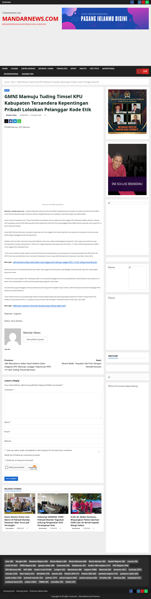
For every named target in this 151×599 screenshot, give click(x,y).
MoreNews (83, 596)
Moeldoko (43, 573)
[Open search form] (134, 71)
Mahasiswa (74, 569)
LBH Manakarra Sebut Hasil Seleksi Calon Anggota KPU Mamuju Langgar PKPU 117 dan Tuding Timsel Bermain (55, 262)
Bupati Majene (116, 561)
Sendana (119, 578)
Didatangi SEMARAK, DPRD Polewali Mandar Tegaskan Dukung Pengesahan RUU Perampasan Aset (50, 521)
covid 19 (11, 565)
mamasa (120, 569)
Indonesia (63, 565)
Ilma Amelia (10, 528)
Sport (73, 68)
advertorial (108, 68)
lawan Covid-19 (42, 569)
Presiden (105, 578)
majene (90, 569)
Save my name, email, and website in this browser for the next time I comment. (39, 450)
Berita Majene (58, 561)
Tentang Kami (9, 591)
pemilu (57, 573)
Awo (9, 561)
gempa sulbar (46, 565)
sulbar (14, 68)
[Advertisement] (75, 47)
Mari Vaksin (27, 573)
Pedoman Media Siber (39, 591)
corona (132, 561)
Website (7, 441)
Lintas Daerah (28, 68)
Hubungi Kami (22, 591)
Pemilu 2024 (89, 573)
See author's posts (35, 339)
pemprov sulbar (129, 573)
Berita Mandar (97, 561)
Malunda (105, 569)
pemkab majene (108, 573)
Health (83, 68)
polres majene (68, 578)
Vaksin (70, 582)
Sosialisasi (134, 578)
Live (145, 71)
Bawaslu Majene (38, 561)
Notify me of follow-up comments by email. (22, 455)
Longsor (59, 569)
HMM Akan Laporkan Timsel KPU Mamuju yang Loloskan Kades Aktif (39, 306)
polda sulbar (13, 578)
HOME (5, 68)
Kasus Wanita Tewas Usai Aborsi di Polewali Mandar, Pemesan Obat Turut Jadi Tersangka (17, 521)
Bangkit (21, 561)
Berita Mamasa (77, 561)
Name (7, 422)
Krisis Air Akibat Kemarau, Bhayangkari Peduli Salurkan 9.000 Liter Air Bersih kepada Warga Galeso (85, 521)
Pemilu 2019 (72, 573)
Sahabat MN (27, 74)
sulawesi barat (14, 582)
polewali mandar (33, 578)
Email (7, 431)
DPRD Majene (28, 565)
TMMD (43, 582)
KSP (28, 569)
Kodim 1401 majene (99, 565)
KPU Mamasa (13, 569)
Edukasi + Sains (45, 68)
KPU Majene (120, 565)
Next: (81, 363)
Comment (9, 390)
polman (51, 578)
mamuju (135, 569)
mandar (11, 573)
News (7, 90)
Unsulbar (57, 582)
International (11, 74)
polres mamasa (88, 578)
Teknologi (62, 68)
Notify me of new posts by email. (19, 460)
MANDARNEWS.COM (30, 18)
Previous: (27, 365)
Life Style (94, 68)
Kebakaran (79, 565)
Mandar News (11, 115)
